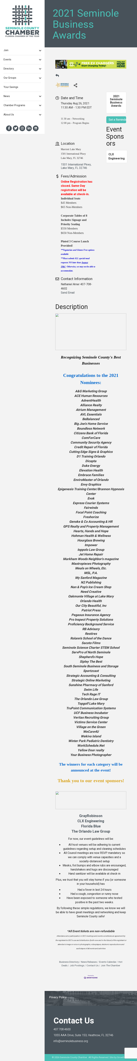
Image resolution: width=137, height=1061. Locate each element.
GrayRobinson (90, 815)
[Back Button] (57, 75)
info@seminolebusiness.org (71, 1041)
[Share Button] (75, 85)
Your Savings (11, 87)
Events (7, 59)
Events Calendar (107, 962)
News (7, 96)
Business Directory (69, 962)
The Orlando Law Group (91, 831)
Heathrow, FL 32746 (83, 1035)
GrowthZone (123, 1057)
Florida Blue (91, 826)
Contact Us (92, 965)
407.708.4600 (62, 1029)
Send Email (68, 293)
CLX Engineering (90, 821)
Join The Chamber (110, 965)
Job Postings (77, 965)
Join (6, 50)
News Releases (89, 962)
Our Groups (10, 78)
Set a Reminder (117, 120)
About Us (9, 115)
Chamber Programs (14, 105)
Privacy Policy (58, 997)
